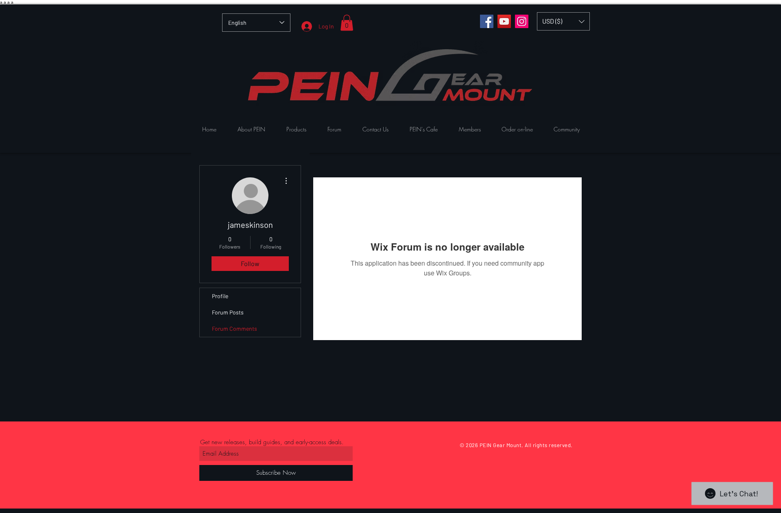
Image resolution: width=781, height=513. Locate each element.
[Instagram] (521, 21)
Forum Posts (228, 312)
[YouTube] (504, 21)
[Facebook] (486, 21)
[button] (346, 23)
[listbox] (563, 21)
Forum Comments (234, 328)
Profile (220, 296)
